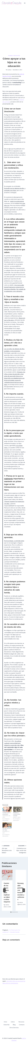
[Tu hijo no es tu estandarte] (7, 809)
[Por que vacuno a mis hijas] (7, 825)
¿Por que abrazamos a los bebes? (7, 849)
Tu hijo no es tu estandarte (6, 813)
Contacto (21, 1025)
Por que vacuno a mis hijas (7, 829)
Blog (14, 1025)
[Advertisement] (14, 22)
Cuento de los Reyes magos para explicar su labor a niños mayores (7, 892)
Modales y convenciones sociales (16, 814)
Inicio (5, 1022)
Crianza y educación (14, 55)
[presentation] (7, 875)
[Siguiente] (23, 890)
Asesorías (6, 1025)
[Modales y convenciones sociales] (17, 809)
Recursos (21, 1022)
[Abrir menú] (24, 3)
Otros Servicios (14, 1027)
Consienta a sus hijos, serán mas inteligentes (21, 849)
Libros (13, 1022)
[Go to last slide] (4, 890)
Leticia (9, 69)
